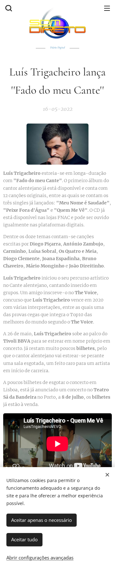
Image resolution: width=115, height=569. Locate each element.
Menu (107, 8)
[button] (8, 8)
